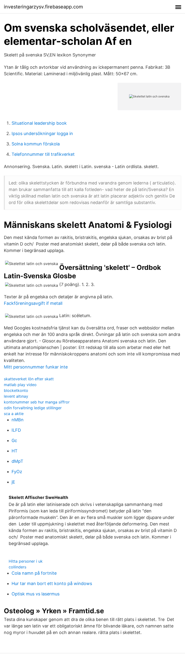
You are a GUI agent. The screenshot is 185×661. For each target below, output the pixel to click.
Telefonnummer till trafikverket (43, 154)
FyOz (17, 471)
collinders (17, 567)
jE (13, 481)
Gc (14, 440)
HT (15, 450)
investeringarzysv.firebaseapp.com (43, 6)
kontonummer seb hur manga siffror (37, 402)
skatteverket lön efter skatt (29, 378)
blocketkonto (16, 390)
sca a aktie (14, 413)
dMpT (17, 461)
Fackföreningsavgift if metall (33, 303)
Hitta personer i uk (26, 561)
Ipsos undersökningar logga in (42, 133)
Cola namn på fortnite (34, 573)
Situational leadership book (39, 123)
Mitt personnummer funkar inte (36, 366)
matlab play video (20, 384)
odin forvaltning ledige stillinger (33, 407)
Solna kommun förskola (36, 143)
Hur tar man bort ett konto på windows (52, 583)
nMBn (18, 419)
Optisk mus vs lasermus (35, 593)
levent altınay (16, 396)
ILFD (16, 430)
